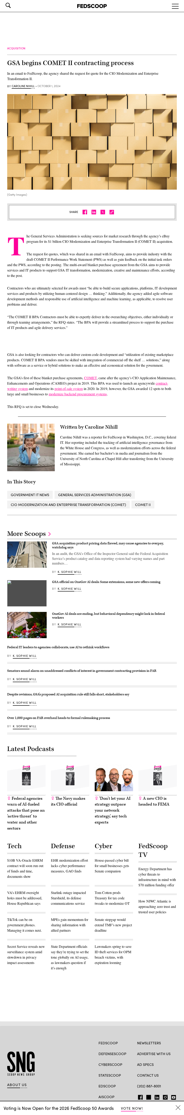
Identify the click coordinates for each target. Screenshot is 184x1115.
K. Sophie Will (69, 572)
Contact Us (148, 1075)
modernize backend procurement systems (78, 394)
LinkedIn (157, 1096)
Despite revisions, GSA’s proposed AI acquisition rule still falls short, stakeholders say (68, 694)
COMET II (143, 504)
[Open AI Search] (14, 5)
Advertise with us (154, 1053)
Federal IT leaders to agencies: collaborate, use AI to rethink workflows (58, 647)
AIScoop (106, 1096)
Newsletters (149, 1043)
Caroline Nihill (23, 86)
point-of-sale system (69, 388)
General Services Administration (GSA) (94, 494)
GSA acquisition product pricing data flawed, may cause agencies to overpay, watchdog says (108, 545)
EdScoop (107, 1086)
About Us (17, 1084)
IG (164, 1096)
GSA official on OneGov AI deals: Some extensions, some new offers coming (106, 582)
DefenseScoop (112, 1053)
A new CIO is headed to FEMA (153, 801)
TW (148, 1096)
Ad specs (145, 1064)
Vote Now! (132, 1108)
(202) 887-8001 (149, 1086)
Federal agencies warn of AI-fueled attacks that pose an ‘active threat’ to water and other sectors (26, 813)
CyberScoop (110, 1064)
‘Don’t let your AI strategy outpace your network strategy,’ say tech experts (113, 810)
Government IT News (30, 494)
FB (139, 1096)
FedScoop (108, 1043)
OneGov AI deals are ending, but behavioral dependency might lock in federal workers (108, 616)
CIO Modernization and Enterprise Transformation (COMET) (68, 504)
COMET (90, 377)
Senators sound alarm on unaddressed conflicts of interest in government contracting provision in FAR (81, 671)
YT (172, 1096)
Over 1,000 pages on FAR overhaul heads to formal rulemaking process (58, 718)
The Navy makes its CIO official (68, 801)
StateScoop (110, 1075)
